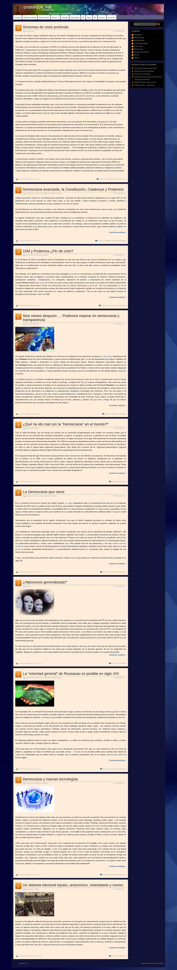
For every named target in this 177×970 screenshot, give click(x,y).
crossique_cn (29, 179)
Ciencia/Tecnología (141, 43)
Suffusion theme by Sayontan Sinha (152, 963)
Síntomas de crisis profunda (45, 27)
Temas (54, 17)
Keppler (65, 17)
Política (59, 193)
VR (83, 17)
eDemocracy (122, 179)
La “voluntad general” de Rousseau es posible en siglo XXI (71, 674)
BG (95, 17)
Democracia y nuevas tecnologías (50, 779)
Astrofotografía (139, 40)
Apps (89, 17)
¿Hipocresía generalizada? (45, 582)
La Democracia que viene (44, 492)
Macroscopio (44, 17)
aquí (41, 283)
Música (136, 55)
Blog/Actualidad (29, 17)
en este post (106, 356)
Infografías (74, 17)
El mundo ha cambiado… (143, 74)
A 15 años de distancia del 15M (145, 68)
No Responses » (119, 31)
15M (107, 179)
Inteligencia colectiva (49, 193)
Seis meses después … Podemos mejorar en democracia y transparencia (71, 318)
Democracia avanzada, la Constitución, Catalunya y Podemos (73, 189)
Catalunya (108, 240)
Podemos (123, 240)
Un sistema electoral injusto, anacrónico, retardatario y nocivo (73, 885)
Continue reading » (117, 232)
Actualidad (138, 35)
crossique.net (22, 963)
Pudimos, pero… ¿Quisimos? (144, 85)
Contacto (111, 17)
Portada (17, 17)
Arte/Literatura (139, 38)
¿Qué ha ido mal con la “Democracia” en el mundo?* (66, 424)
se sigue (68, 503)
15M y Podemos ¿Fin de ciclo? (48, 251)
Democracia (30, 31)
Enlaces (102, 17)
